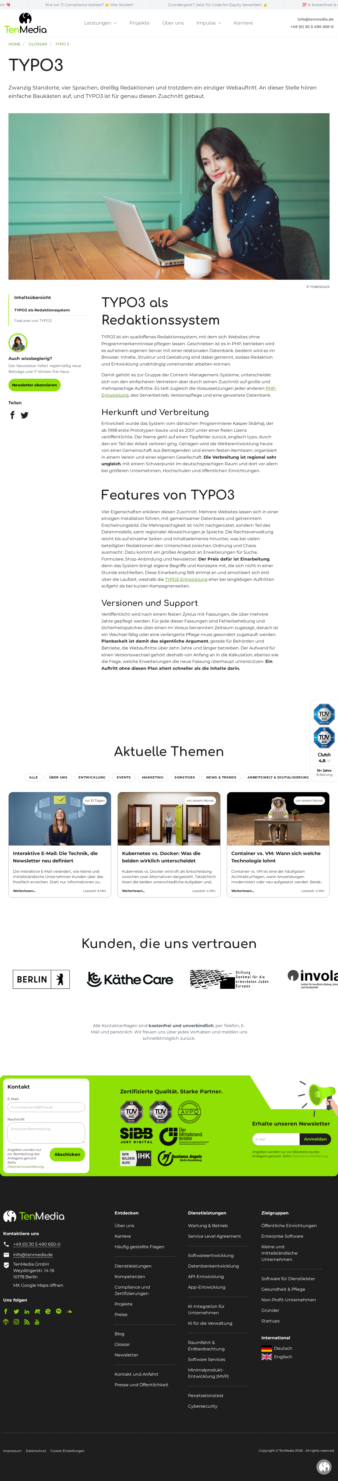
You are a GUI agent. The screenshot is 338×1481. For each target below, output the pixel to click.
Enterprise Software (282, 1236)
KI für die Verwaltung (210, 1323)
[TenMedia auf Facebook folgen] (8, 1312)
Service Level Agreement (214, 1236)
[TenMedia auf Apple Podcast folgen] (8, 1323)
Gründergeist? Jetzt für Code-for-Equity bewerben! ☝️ (172, 4)
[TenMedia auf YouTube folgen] (39, 1323)
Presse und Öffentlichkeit (141, 1384)
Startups (270, 1320)
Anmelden (315, 1139)
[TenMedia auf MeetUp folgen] (39, 1312)
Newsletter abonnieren (34, 385)
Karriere (243, 23)
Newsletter (126, 1354)
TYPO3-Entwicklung (186, 579)
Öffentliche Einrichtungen (289, 1225)
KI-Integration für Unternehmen (206, 1309)
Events (124, 777)
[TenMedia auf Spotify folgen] (60, 1312)
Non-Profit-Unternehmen (288, 1299)
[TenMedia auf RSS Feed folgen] (29, 1323)
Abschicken (67, 1154)
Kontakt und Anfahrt (136, 1374)
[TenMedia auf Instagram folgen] (18, 1323)
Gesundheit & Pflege (283, 1289)
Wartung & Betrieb (208, 1225)
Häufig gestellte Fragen (140, 1246)
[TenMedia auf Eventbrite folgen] (50, 1312)
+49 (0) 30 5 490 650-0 (312, 26)
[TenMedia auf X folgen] (18, 1312)
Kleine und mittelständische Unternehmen (279, 1253)
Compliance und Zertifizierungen (132, 1290)
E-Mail (13, 1099)
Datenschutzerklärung (25, 1167)
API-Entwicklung (206, 1276)
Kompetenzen (130, 1276)
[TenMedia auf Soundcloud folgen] (71, 1312)
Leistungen (98, 23)
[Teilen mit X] (25, 416)
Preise (121, 1314)
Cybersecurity (203, 1406)
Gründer (270, 1310)
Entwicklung (92, 777)
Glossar (122, 1344)
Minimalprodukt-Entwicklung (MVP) (208, 1373)
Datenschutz (36, 1451)
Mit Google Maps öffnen (38, 1285)
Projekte (139, 23)
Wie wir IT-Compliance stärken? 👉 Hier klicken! (44, 4)
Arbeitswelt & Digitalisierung (278, 777)
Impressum (12, 1451)
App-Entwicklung (207, 1287)
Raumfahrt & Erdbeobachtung (206, 1345)
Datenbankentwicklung (213, 1266)
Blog (119, 1333)
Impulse (206, 23)
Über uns (173, 23)
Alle (33, 777)
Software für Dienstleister (288, 1278)
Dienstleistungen (133, 1266)
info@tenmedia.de (316, 19)
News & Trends (221, 777)
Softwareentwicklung (211, 1255)
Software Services (206, 1359)
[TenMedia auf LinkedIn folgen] (29, 1312)
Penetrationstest (206, 1395)
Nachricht (16, 1119)
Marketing (152, 777)
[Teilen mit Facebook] (12, 416)
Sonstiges (185, 777)
